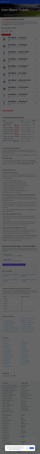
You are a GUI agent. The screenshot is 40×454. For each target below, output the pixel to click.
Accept (31, 448)
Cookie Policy (18, 449)
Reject (27, 448)
